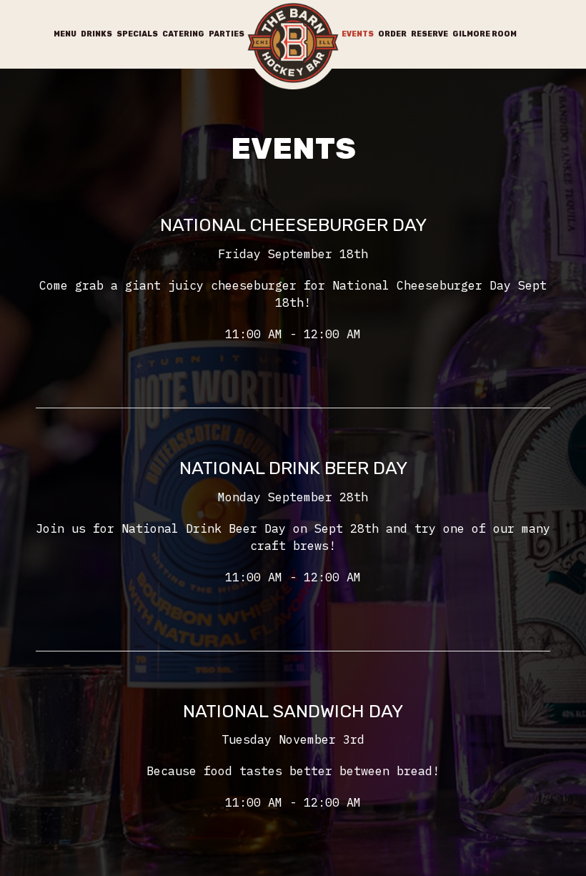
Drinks (96, 34)
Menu (65, 34)
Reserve (429, 34)
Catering (183, 34)
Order (392, 34)
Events (358, 34)
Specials (137, 34)
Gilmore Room (484, 34)
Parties (226, 34)
